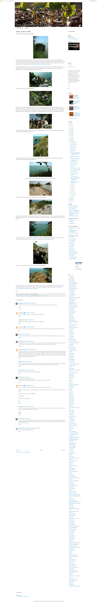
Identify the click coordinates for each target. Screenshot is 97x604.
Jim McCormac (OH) (73, 207)
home (70, 459)
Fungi (70, 441)
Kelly (19, 334)
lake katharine (72, 564)
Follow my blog (78, 268)
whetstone (71, 536)
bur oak (70, 336)
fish (70, 381)
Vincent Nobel (72, 223)
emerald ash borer (73, 556)
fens (70, 558)
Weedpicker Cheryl (22, 303)
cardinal (70, 417)
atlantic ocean (72, 492)
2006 (70, 201)
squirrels (71, 356)
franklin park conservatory (74, 508)
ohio (76, 266)
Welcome (27, 27)
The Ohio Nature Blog (78, 264)
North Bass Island (72, 485)
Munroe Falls (71, 341)
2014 (70, 132)
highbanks (71, 325)
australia (71, 448)
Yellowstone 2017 (72, 118)
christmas (71, 419)
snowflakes (71, 578)
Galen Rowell (72, 242)
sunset (70, 332)
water (70, 479)
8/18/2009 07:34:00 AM (27, 361)
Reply (19, 309)
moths (70, 406)
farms (70, 380)
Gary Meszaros (72, 220)
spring (70, 354)
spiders (70, 328)
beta (70, 553)
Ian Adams (71, 221)
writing (70, 539)
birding (70, 292)
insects (70, 279)
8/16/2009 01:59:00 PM (31, 303)
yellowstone (71, 339)
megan (70, 462)
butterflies (71, 302)
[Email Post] (31, 294)
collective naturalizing (73, 363)
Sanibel (70, 318)
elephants (71, 507)
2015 (70, 130)
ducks (70, 338)
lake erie (22, 295)
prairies (70, 386)
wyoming (71, 584)
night (70, 467)
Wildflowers (71, 303)
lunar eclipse (71, 565)
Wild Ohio (71, 548)
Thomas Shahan (72, 258)
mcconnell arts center (73, 518)
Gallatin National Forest (74, 547)
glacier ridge (71, 561)
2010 (70, 139)
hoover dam (71, 347)
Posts (71, 64)
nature (78, 266)
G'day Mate (72, 166)
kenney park (71, 286)
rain (70, 473)
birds (70, 276)
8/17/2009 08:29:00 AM (29, 341)
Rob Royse (71, 255)
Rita (19, 377)
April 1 (70, 482)
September (73, 147)
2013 (70, 133)
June (72, 186)
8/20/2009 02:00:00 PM (29, 385)
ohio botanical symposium (74, 407)
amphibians (71, 311)
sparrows (71, 474)
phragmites (71, 470)
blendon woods (72, 324)
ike (69, 429)
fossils (70, 422)
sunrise (70, 375)
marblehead (71, 515)
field (70, 454)
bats (70, 551)
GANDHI (20, 361)
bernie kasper (21, 370)
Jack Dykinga (72, 245)
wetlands (71, 436)
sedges (70, 374)
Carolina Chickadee (73, 544)
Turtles (70, 300)
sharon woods (72, 529)
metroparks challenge (73, 384)
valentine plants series (73, 477)
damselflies (71, 294)
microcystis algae (33, 239)
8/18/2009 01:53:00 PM (29, 370)
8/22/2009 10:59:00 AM (25, 418)
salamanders (71, 350)
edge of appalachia (73, 555)
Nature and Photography (74, 210)
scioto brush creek (73, 434)
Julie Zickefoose (72, 208)
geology (70, 456)
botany (70, 344)
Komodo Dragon (73, 171)
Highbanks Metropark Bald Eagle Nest (77, 107)
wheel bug (71, 535)
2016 (70, 128)
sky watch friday (72, 306)
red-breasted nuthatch (73, 526)
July (71, 185)
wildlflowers (71, 538)
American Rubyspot (73, 480)
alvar (20, 295)
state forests (71, 530)
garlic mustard (72, 559)
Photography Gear (19, 27)
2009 (70, 140)
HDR (70, 390)
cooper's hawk (72, 500)
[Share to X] (35, 294)
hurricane (71, 428)
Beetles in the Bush (73, 205)
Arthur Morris (71, 237)
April (72, 190)
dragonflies (71, 289)
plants (35, 295)
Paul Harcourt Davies (73, 252)
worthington (71, 299)
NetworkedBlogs (77, 262)
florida (70, 383)
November (73, 144)
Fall (70, 351)
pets (70, 574)
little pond (71, 285)
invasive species (72, 327)
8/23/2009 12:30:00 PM (35, 428)
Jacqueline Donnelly (22, 349)
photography (71, 282)
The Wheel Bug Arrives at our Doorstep (77, 102)
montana (71, 368)
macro (70, 291)
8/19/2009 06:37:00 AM (25, 377)
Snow (70, 309)
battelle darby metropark (74, 494)
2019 (70, 125)
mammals (71, 312)
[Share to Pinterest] (37, 294)
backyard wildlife (72, 283)
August (72, 149)
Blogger (61, 601)
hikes (70, 562)
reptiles (70, 317)
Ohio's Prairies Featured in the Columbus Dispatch (75, 178)
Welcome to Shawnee (74, 156)
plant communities (73, 471)
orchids (70, 410)
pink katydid (71, 524)
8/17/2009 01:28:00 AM (25, 334)
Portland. (71, 486)
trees (70, 314)
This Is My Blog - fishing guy (24, 428)
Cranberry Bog (72, 545)
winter (70, 357)
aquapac (71, 550)
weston (70, 295)
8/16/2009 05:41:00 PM (28, 319)
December (73, 142)
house (70, 426)
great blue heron (72, 423)
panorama (71, 521)
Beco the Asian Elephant (75, 168)
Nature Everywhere (74, 162)
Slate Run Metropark (73, 342)
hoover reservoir (72, 425)
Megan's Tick (73, 150)
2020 (70, 123)
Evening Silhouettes (74, 176)
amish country (72, 491)
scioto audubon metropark (74, 575)
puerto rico (71, 348)
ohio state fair (72, 468)
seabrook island (72, 527)
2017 (70, 126)
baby (70, 392)
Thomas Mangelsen (73, 257)
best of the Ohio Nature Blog (74, 495)
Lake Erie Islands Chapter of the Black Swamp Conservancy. (37, 64)
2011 (70, 137)
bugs (70, 335)
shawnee (71, 333)
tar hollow (71, 532)
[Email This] (32, 294)
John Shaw (71, 246)
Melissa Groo (72, 249)
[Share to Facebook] (36, 294)
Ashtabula (71, 483)
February (72, 193)
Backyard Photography (74, 158)
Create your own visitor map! (22, 596)
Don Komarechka (72, 239)
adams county (72, 416)
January (72, 195)
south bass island (43, 295)
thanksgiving (71, 476)
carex (70, 450)
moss (70, 464)
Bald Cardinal (73, 164)
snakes (70, 395)
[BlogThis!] (33, 294)
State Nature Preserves (74, 233)
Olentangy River (72, 288)
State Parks (71, 445)
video (70, 315)
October (72, 145)
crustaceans (71, 453)
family (70, 404)
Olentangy (71, 308)
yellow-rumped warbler (73, 586)
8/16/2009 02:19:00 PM (29, 312)
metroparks (71, 320)
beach (70, 401)
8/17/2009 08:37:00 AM (32, 349)
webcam (71, 387)
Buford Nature (21, 341)
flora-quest (71, 365)
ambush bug (71, 447)
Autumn (70, 396)
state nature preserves (73, 297)
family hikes (71, 420)
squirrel (70, 413)
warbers (70, 533)
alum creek (71, 488)
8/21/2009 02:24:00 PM (28, 406)
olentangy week (72, 372)
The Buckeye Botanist (73, 215)
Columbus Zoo (72, 305)
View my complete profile (73, 38)
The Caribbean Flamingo (75, 169)
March (72, 192)
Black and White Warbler (74, 542)
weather (70, 414)
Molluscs (71, 360)
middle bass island (73, 567)
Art (69, 389)
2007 (70, 199)
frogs (70, 345)
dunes (70, 505)
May (71, 188)
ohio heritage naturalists (29, 295)
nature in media (72, 465)
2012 (70, 135)
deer (70, 378)
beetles (70, 393)
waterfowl (71, 377)
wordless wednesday (73, 437)
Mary (19, 418)
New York (71, 362)
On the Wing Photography (74, 211)
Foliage (70, 398)
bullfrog (70, 498)
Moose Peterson (72, 251)
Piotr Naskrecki (72, 254)
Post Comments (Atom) (25, 452)
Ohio (70, 330)
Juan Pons (71, 248)
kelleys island (72, 431)
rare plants (38, 295)
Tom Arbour (20, 312)
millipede (71, 568)
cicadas (70, 451)
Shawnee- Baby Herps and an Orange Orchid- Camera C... (75, 153)
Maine (70, 280)
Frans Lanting (72, 240)
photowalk (71, 523)
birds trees (71, 403)
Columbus (71, 359)
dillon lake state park (73, 501)
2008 (70, 197)
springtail (71, 581)
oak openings (72, 570)
